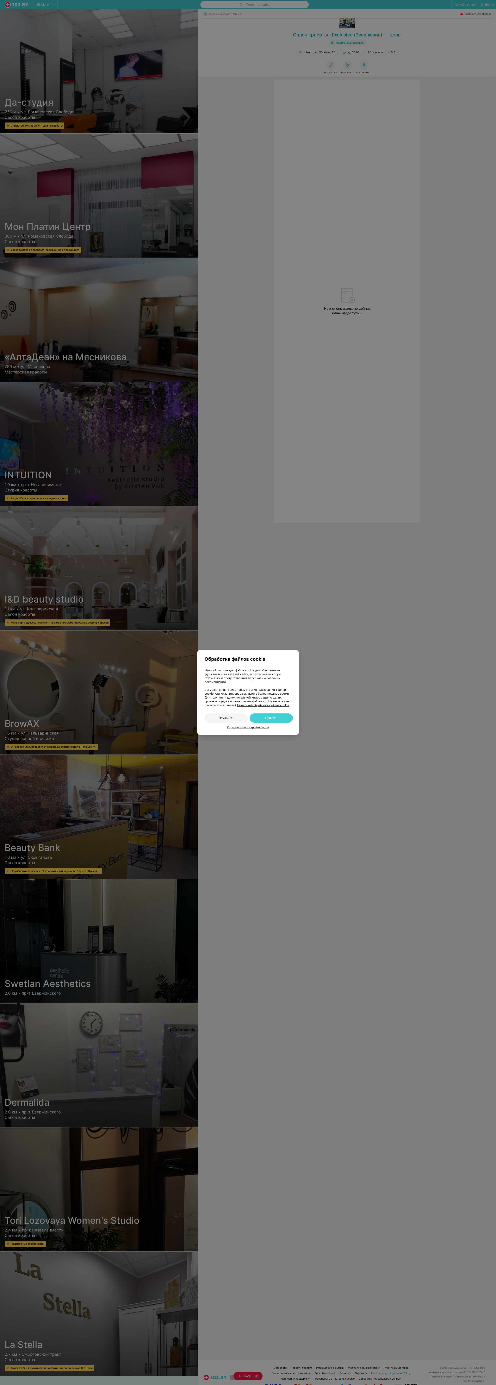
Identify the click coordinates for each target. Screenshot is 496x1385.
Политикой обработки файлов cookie (263, 705)
